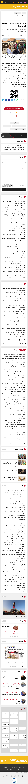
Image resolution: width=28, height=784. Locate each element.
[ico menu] (3, 6)
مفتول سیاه (7, 735)
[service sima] (17, 2)
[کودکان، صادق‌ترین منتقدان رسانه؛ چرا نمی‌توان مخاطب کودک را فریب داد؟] (22, 456)
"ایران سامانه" (18, 772)
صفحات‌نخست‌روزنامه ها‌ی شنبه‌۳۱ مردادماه (17, 663)
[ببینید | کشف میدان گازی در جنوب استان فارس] (14, 607)
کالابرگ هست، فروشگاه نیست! (12, 467)
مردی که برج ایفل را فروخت (12, 471)
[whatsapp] (18, 100)
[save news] (8, 17)
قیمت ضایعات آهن (14, 736)
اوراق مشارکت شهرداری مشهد (18, 129)
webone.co (23, 728)
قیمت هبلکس (23, 745)
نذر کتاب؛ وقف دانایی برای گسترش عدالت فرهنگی (11, 695)
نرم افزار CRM (6, 724)
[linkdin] (6, 100)
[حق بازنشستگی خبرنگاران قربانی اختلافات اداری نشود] (23, 685)
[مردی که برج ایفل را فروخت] (22, 471)
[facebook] (9, 100)
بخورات (7, 717)
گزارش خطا (12, 112)
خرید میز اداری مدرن (6, 746)
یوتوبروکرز (15, 713)
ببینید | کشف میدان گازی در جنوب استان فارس (15, 617)
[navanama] (25, 2)
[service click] (13, 2)
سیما (24, 13)
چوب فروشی (23, 713)
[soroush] (3, 100)
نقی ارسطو (7, 126)
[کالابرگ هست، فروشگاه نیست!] (22, 464)
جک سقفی (15, 745)
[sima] (20, 6)
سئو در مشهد (6, 720)
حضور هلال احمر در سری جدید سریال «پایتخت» (14, 149)
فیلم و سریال (17, 13)
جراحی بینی (6, 713)
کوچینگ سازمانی (7, 740)
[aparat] (19, 776)
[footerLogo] (18, 760)
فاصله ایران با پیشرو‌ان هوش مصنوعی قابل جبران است (11, 702)
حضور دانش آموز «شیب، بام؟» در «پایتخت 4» (14, 147)
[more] (4, 449)
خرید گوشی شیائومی (23, 718)
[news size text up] (3, 36)
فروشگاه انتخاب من (14, 729)
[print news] (3, 17)
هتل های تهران (6, 728)
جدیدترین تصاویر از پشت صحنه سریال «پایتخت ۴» (13, 145)
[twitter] (12, 100)
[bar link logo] (3, 2)
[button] (18, 636)
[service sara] (21, 2)
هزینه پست (14, 717)
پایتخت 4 (15, 126)
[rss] (4, 776)
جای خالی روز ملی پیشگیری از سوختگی (11, 626)
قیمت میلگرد (23, 751)
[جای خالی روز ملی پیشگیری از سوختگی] (22, 627)
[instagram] (8, 776)
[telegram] (15, 100)
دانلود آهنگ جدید (14, 721)
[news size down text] (8, 36)
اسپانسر (22, 126)
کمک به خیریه (6, 732)
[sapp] (23, 776)
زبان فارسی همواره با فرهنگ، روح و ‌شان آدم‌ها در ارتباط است (11, 677)
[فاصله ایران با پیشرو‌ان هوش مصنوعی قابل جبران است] (23, 701)
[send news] (5, 17)
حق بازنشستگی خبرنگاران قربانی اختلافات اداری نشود (11, 687)
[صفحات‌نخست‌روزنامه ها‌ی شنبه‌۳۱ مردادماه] (14, 653)
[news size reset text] (6, 36)
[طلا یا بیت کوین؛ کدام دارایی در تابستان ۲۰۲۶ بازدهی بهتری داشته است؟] (22, 478)
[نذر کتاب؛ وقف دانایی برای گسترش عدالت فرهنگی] (23, 694)
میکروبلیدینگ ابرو (23, 736)
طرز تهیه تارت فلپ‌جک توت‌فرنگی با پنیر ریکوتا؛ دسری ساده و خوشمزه (14, 344)
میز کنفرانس (14, 751)
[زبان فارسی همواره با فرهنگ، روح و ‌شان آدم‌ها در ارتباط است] (23, 677)
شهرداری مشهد (15, 123)
